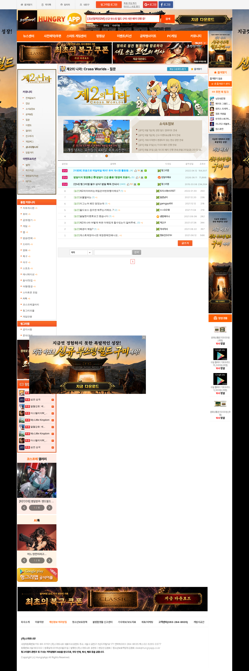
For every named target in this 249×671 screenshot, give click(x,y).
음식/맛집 (29, 280)
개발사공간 (199, 622)
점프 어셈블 (220, 113)
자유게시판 (30, 208)
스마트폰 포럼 (30, 292)
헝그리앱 (165, 170)
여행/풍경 (29, 286)
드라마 (28, 244)
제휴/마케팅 (147, 622)
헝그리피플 (28, 310)
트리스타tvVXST (167, 191)
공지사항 (27, 329)
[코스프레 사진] (36, 480)
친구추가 (29, 136)
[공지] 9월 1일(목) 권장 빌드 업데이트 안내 (158, 130)
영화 (26, 250)
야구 (26, 262)
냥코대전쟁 (220, 98)
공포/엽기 (29, 220)
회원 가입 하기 (130, 3)
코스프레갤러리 (31, 304)
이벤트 (29, 125)
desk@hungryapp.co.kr (147, 648)
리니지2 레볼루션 (223, 124)
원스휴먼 (219, 129)
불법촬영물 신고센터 (102, 622)
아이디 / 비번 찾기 (132, 6)
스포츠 (28, 268)
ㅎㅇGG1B (164, 210)
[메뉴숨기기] (200, 43)
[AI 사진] (36, 537)
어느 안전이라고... (36, 554)
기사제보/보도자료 (127, 622)
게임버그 (29, 141)
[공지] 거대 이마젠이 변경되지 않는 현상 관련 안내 (161, 140)
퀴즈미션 (29, 170)
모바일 (106, 25)
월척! (28, 165)
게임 (26, 226)
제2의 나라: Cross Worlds (87, 69)
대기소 (29, 181)
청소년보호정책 (79, 622)
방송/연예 (29, 238)
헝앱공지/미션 (32, 176)
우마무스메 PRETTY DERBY (223, 119)
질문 (28, 120)
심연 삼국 (35, 399)
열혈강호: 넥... (38, 406)
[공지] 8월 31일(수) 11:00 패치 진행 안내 (157, 145)
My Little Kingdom (40, 420)
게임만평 (27, 316)
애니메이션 (30, 274)
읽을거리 (29, 152)
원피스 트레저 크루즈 (223, 108)
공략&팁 (29, 114)
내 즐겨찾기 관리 (220, 84)
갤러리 (29, 130)
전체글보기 (30, 98)
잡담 (28, 103)
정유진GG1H (165, 235)
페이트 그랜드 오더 (223, 103)
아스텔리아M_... (39, 413)
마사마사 (163, 229)
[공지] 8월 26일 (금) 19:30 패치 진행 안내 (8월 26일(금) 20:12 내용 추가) (173, 149)
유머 (26, 214)
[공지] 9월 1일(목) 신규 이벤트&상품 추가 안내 (159, 135)
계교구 (162, 222)
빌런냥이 (163, 197)
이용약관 (39, 622)
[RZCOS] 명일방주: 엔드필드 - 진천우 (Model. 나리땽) (49, 501)
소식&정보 (30, 109)
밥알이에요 (166, 177)
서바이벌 (116, 25)
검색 (168, 18)
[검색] (136, 252)
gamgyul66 (166, 203)
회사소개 (25, 622)
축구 (26, 256)
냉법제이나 (164, 216)
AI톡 (26, 298)
